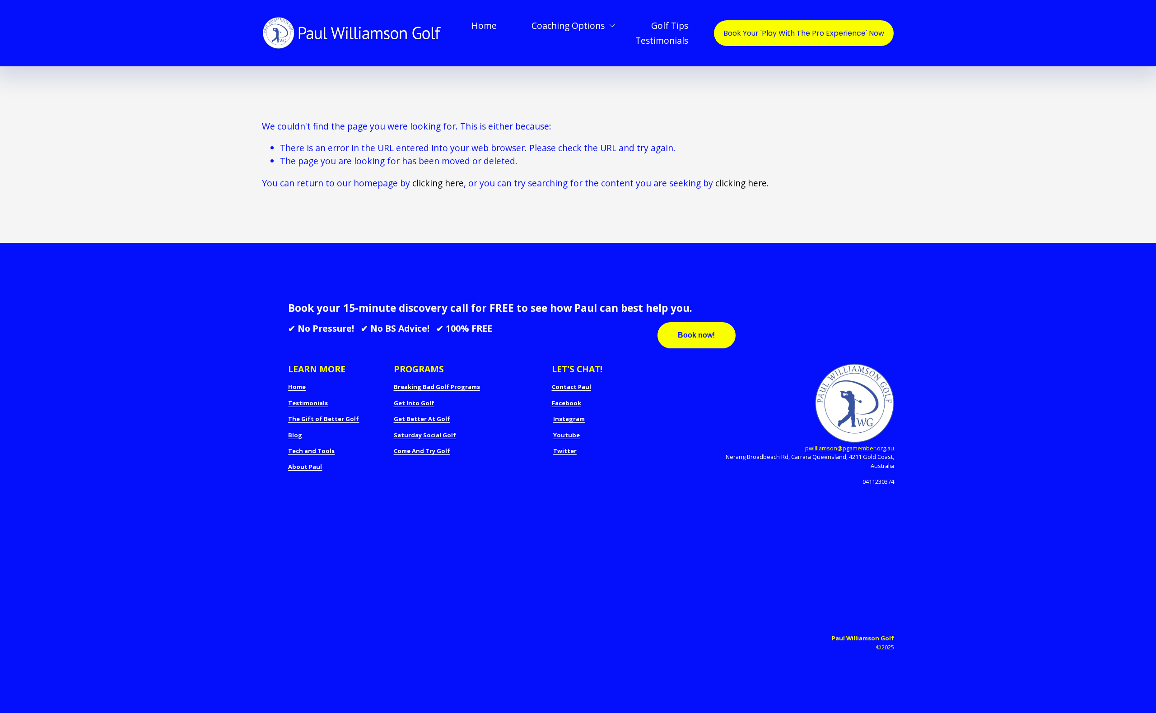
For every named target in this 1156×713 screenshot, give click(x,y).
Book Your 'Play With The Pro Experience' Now (803, 33)
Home (484, 25)
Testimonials (661, 40)
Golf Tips (669, 25)
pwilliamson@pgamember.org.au (849, 448)
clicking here (438, 183)
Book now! (696, 335)
